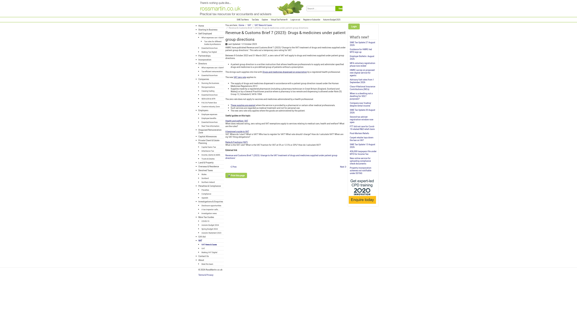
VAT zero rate (240, 77)
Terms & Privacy (206, 274)
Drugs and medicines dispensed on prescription (285, 71)
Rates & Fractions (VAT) (236, 142)
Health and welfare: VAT (236, 120)
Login (354, 26)
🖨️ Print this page (236, 175)
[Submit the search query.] (341, 8)
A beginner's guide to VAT (237, 131)
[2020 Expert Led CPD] (362, 204)
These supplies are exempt (243, 105)
